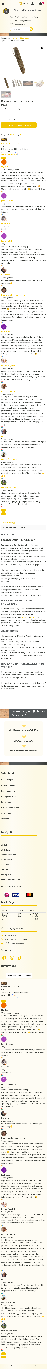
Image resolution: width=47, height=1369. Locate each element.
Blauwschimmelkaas (10, 807)
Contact (4, 869)
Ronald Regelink (8, 365)
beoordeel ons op (9, 154)
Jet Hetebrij (6, 331)
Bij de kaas (24, 38)
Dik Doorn (5, 274)
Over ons (5, 864)
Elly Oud (4, 166)
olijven (33, 617)
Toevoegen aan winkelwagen (18, 125)
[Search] (31, 29)
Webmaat (36, 1366)
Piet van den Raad (9, 487)
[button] (42, 48)
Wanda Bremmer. (9, 459)
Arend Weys (6, 223)
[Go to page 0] (3, 513)
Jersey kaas (6, 802)
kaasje (25, 617)
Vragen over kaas (8, 855)
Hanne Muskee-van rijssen (13, 295)
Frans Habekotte (8, 241)
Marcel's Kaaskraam (10, 143)
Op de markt (6, 860)
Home (14, 38)
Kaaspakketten (8, 791)
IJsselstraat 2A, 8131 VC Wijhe (16, 939)
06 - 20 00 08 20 (10, 935)
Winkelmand (6, 850)
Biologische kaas (8, 796)
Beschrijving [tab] (9, 522)
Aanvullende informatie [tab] (14, 527)
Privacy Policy (7, 874)
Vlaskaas (5, 818)
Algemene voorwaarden (11, 879)
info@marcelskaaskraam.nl (15, 943)
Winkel (4, 845)
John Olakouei (7, 200)
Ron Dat (4, 436)
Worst (21, 135)
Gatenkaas (6, 813)
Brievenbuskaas (8, 785)
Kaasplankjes (7, 780)
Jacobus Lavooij (8, 391)
